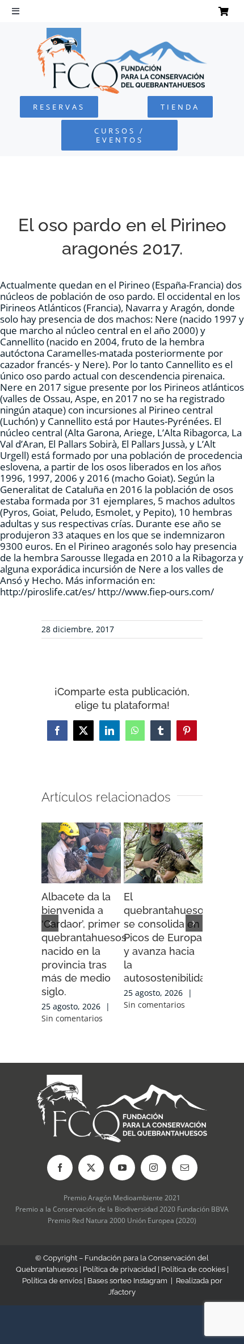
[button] (49, 923)
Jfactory (122, 1292)
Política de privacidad (119, 1269)
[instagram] (153, 1167)
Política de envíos (52, 1280)
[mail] (184, 1167)
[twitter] (91, 1167)
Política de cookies (193, 1269)
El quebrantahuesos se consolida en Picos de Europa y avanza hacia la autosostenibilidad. (169, 937)
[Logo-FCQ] (122, 32)
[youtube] (122, 1167)
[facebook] (60, 1167)
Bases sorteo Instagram (127, 1280)
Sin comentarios (72, 1018)
